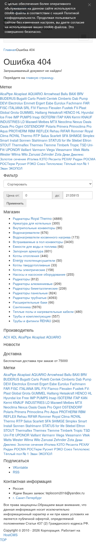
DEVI (3, 103)
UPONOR (13, 149)
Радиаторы (22, 279)
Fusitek (67, 107)
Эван (4, 168)
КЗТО (43, 159)
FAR (86, 103)
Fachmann (74, 103)
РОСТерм (7, 163)
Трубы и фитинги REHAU (32, 320)
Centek (52, 98)
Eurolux (59, 103)
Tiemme (50, 145)
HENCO (69, 112)
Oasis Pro (7, 126)
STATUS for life (59, 140)
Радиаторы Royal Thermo (32, 218)
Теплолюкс (54, 163)
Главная (9, 49)
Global (5, 112)
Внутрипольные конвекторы (34, 227)
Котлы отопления (26, 255)
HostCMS (10, 534)
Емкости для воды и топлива (35, 246)
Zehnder (47, 154)
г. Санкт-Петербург (27, 497)
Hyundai (87, 112)
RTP (36, 135)
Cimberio (64, 98)
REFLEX (42, 131)
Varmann (38, 149)
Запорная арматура (28, 251)
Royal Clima (61, 416)
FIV (33, 107)
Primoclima (77, 126)
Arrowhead (52, 93)
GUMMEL (27, 112)
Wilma (16, 154)
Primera (62, 126)
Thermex (36, 145)
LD (23, 121)
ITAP (59, 117)
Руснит (21, 163)
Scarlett (55, 135)
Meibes (43, 121)
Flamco (42, 107)
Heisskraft (55, 112)
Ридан (77, 159)
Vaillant (26, 149)
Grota (14, 112)
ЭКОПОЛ (15, 168)
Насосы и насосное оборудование (39, 274)
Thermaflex (20, 145)
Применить (15, 203)
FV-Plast (80, 107)
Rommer (77, 131)
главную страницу (39, 77)
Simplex (88, 135)
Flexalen (55, 107)
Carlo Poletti (37, 98)
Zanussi (34, 154)
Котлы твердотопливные (31, 265)
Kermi (76, 117)
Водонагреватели (26, 232)
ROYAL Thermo (20, 135)
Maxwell (32, 121)
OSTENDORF (34, 126)
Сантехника (22, 306)
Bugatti (22, 98)
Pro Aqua (51, 411)
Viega (50, 149)
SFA (65, 135)
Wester (5, 154)
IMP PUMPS (22, 117)
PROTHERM (18, 131)
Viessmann (64, 149)
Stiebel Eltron (81, 140)
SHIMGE (75, 135)
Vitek (76, 149)
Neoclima (65, 121)
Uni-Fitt (8, 435)
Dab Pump (80, 98)
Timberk (63, 145)
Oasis (87, 121)
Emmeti (29, 103)
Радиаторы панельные (30, 293)
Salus (45, 135)
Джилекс (77, 154)
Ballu (64, 93)
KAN (67, 117)
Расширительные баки (30, 302)
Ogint (19, 126)
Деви (66, 154)
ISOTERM (48, 117)
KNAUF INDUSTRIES (29, 402)
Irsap (36, 117)
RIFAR (65, 131)
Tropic (74, 145)
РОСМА (89, 159)
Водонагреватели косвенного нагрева (42, 237)
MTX (53, 121)
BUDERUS (8, 98)
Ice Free (6, 117)
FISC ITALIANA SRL (15, 107)
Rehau (54, 131)
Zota (58, 154)
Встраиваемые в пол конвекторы (38, 241)
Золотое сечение (13, 159)
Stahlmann (40, 140)
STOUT (5, 145)
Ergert (40, 103)
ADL (14, 337)
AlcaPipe (6, 93)
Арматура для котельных (32, 223)
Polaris (51, 126)
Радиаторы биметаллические (35, 288)
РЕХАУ (67, 159)
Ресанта (54, 159)
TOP (3, 539)
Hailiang (41, 112)
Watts (85, 149)
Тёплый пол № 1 (76, 163)
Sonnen (25, 140)
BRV (80, 93)
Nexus (77, 121)
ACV (6, 337)
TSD (83, 145)
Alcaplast (20, 93)
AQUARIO (35, 93)
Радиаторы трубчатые (30, 297)
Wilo (24, 154)
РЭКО (31, 163)
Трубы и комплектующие (32, 316)
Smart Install (9, 140)
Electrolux (15, 103)
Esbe (49, 103)
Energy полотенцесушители (34, 260)
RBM (31, 131)
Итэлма (32, 159)
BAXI (72, 93)
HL (78, 112)
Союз (41, 163)
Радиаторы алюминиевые (33, 283)
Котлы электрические (29, 269)
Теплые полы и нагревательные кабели (43, 311)
